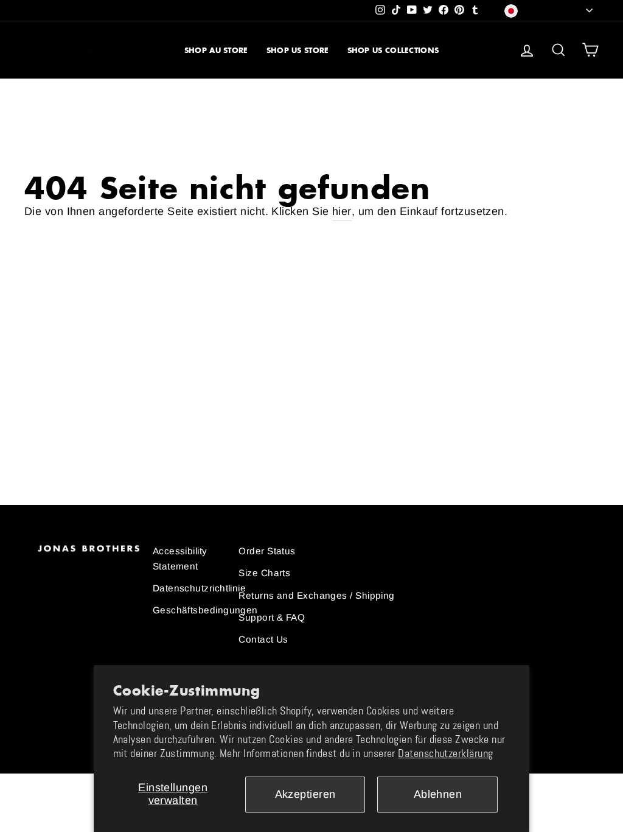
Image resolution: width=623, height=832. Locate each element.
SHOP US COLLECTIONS (393, 50)
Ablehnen (438, 794)
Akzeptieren (305, 794)
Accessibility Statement (180, 558)
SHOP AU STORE (216, 50)
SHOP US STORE (297, 50)
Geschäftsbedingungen (205, 610)
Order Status (266, 551)
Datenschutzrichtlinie (199, 588)
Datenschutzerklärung (445, 753)
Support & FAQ (271, 617)
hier (342, 211)
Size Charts (264, 573)
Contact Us (263, 639)
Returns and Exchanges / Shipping (316, 595)
